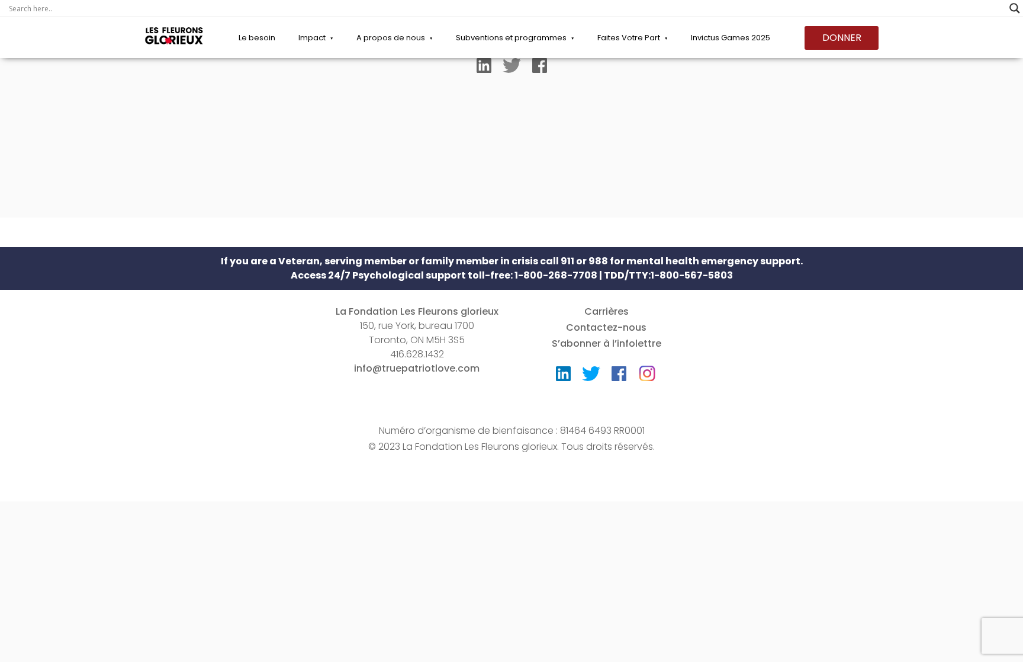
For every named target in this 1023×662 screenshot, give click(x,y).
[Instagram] (647, 369)
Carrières (606, 311)
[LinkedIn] (484, 68)
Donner (841, 37)
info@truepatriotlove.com (417, 368)
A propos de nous (390, 37)
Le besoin (257, 37)
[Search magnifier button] (1014, 8)
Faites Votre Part (628, 37)
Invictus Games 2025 (730, 37)
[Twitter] (512, 68)
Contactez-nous (606, 327)
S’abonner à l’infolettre (606, 343)
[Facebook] (539, 68)
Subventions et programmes (511, 37)
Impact (312, 37)
